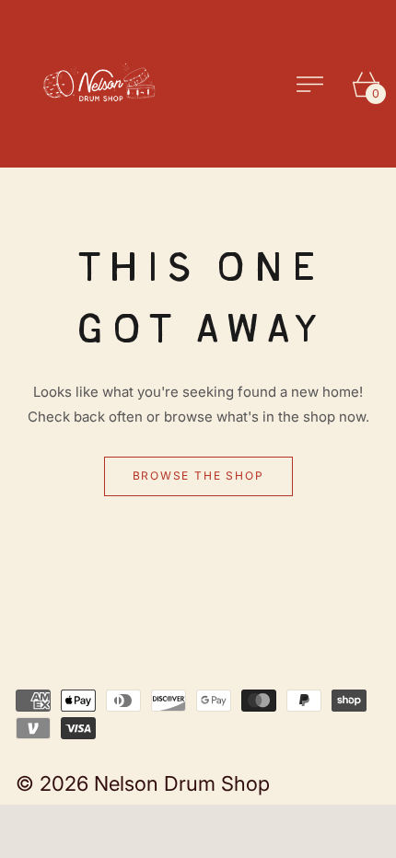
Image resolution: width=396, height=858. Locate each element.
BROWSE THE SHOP (198, 475)
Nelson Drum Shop (182, 783)
